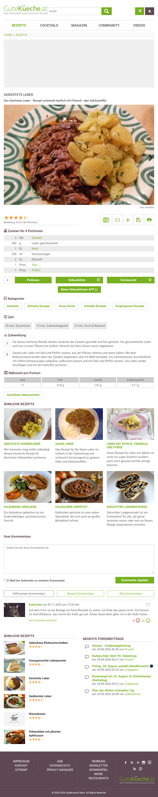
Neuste (80, 593)
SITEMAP (21, 770)
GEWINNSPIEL (98, 770)
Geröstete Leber (39, 678)
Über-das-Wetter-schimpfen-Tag (113, 690)
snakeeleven (133, 694)
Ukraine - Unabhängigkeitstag (111, 645)
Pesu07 (129, 649)
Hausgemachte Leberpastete (47, 660)
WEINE (98, 774)
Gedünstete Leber (40, 696)
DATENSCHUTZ (60, 765)
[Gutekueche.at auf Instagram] (143, 762)
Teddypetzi (131, 670)
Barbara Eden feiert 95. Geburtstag (114, 656)
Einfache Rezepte (39, 306)
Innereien (13, 306)
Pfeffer (36, 270)
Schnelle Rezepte (95, 306)
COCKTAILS (49, 25)
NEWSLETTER (98, 765)
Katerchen (35, 604)
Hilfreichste (29, 593)
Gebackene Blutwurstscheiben (48, 643)
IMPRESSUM (21, 761)
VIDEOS (139, 25)
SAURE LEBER (64, 444)
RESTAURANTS (98, 778)
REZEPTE (19, 25)
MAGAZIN (79, 25)
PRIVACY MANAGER (60, 770)
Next (149, 158)
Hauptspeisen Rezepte (129, 306)
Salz (34, 265)
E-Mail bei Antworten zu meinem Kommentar (35, 580)
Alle (130, 593)
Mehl (35, 248)
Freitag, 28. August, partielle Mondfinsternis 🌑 (122, 666)
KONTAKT (21, 765)
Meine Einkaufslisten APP (77, 289)
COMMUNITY (109, 25)
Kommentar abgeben (134, 580)
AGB (60, 761)
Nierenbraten (37, 714)
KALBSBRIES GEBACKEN (20, 507)
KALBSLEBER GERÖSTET (71, 507)
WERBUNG (98, 761)
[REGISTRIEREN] (149, 11)
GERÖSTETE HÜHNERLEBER (22, 444)
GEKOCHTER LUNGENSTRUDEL (127, 507)
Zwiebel (37, 238)
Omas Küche (67, 306)
